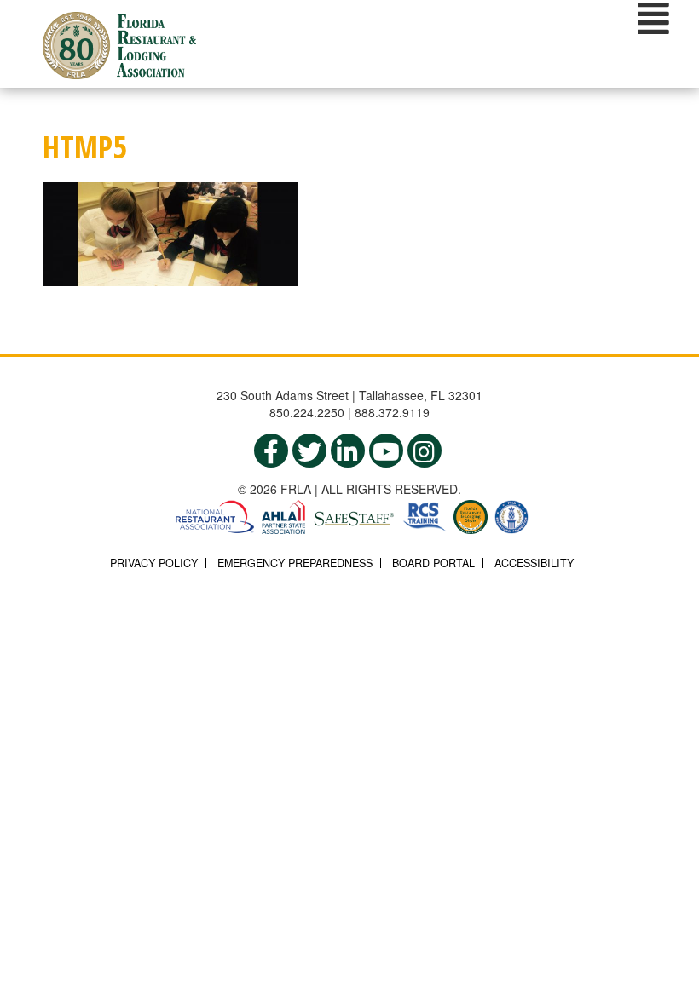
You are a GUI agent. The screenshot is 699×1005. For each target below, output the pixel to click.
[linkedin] (348, 451)
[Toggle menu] (653, 18)
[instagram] (424, 451)
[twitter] (309, 451)
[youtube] (386, 451)
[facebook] (271, 451)
